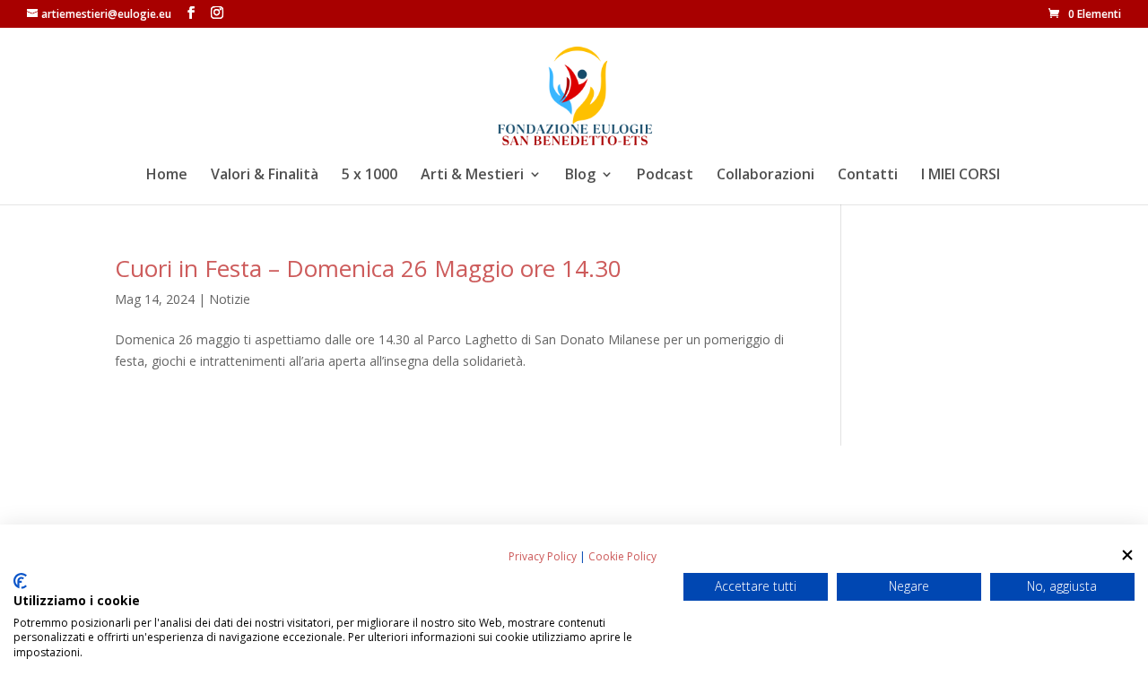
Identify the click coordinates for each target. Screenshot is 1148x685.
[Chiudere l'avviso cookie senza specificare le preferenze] (1127, 555)
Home (166, 176)
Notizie (229, 299)
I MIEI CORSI (960, 176)
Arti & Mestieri (472, 176)
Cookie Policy (622, 556)
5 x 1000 (369, 176)
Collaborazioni (765, 176)
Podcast (665, 176)
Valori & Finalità (264, 176)
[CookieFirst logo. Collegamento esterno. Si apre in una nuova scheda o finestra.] (20, 581)
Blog (580, 176)
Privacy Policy (543, 556)
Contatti (868, 176)
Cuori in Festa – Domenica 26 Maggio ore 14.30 (368, 268)
